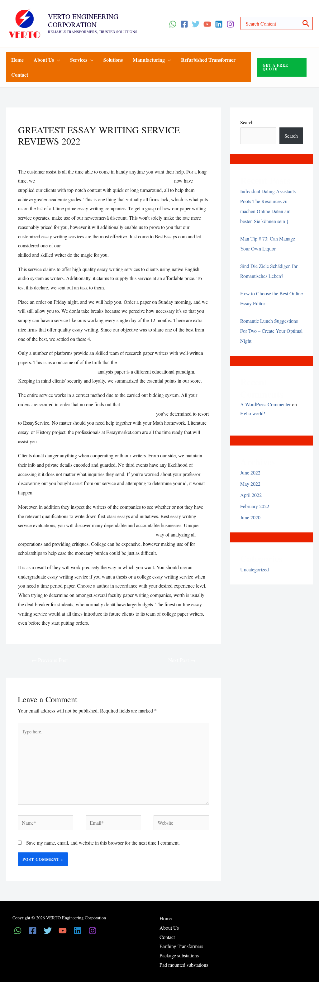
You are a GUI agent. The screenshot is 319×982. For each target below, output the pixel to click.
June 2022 (250, 472)
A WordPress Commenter (265, 404)
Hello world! (252, 413)
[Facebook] (184, 24)
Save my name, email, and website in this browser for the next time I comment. (103, 842)
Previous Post (49, 660)
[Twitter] (196, 24)
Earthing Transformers (181, 946)
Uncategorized (72, 153)
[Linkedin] (219, 24)
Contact (167, 937)
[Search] (306, 23)
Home (166, 918)
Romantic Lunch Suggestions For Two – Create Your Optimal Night (271, 330)
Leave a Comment (36, 153)
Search (247, 122)
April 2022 (251, 495)
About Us (169, 927)
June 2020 (250, 517)
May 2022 (250, 483)
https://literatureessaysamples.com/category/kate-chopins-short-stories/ (104, 180)
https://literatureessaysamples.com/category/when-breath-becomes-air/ (130, 245)
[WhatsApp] (173, 24)
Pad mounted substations (184, 964)
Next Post (182, 660)
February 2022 (254, 506)
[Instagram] (230, 24)
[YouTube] (207, 24)
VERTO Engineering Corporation (83, 20)
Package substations (179, 955)
